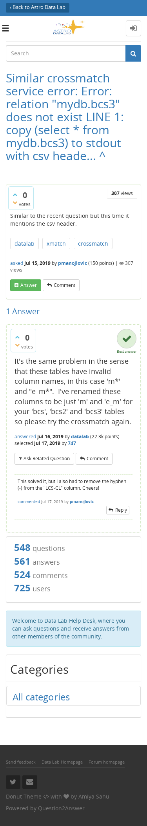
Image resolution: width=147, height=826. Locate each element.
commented (29, 501)
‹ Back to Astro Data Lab (37, 7)
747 (72, 443)
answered (25, 436)
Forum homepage (107, 762)
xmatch (56, 243)
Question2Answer (61, 808)
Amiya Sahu (93, 796)
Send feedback (21, 762)
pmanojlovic (72, 263)
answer (28, 285)
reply (121, 510)
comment (64, 285)
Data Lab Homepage (62, 762)
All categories (41, 696)
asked (16, 263)
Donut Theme (24, 796)
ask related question (47, 458)
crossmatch (93, 243)
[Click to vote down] (15, 202)
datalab (24, 243)
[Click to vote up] (15, 194)
